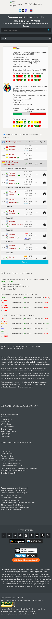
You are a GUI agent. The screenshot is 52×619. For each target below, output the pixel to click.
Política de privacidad (8, 611)
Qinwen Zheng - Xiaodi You (10, 463)
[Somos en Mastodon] (26, 10)
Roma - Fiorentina (7, 454)
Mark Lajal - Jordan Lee (9, 495)
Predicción (5, 138)
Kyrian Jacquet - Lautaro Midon (11, 510)
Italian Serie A (5, 417)
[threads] (42, 535)
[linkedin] (15, 535)
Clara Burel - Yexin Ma (8, 473)
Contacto (32, 611)
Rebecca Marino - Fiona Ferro (11, 498)
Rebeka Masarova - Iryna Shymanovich (14, 488)
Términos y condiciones (37, 609)
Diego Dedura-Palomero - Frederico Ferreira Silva (18, 502)
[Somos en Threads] (23, 10)
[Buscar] (49, 30)
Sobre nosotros (22, 611)
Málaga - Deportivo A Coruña (11, 461)
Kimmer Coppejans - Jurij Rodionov (13, 490)
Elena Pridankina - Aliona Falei (11, 466)
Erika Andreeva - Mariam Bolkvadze (13, 471)
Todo (8, 134)
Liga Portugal (5, 434)
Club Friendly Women (13, 142)
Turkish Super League (8, 431)
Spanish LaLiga (6, 419)
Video (16, 134)
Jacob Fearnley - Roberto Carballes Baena (15, 507)
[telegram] (37, 535)
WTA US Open (6, 424)
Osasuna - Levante (7, 458)
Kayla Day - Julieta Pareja (10, 500)
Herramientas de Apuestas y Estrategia (14, 609)
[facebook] (4, 535)
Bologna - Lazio (6, 451)
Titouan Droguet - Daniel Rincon (12, 505)
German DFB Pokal (7, 427)
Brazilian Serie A (6, 429)
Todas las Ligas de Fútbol (27, 614)
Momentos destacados (30, 134)
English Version (11, 614)
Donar (3, 614)
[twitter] (9, 535)
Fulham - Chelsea (7, 456)
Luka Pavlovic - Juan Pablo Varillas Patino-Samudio (19, 468)
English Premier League (9, 414)
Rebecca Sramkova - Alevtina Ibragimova (15, 493)
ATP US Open (5, 422)
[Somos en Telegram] (20, 10)
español (19, 4)
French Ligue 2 (6, 436)
